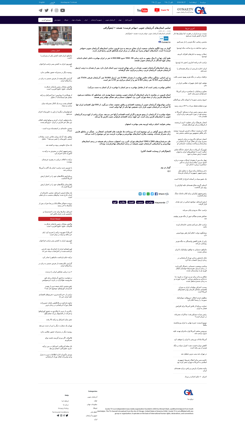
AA (166, 38)
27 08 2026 (181, 2)
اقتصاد (131, 202)
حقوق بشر (57, 20)
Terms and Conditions (60, 412)
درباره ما (203, 2)
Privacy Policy (63, 408)
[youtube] (142, 10)
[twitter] (46, 10)
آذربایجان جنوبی (110, 20)
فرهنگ (66, 20)
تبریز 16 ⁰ (156, 2)
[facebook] (51, 10)
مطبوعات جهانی (92, 404)
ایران (86, 20)
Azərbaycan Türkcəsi (69, 2)
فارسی (52, 2)
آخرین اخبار (128, 20)
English (42, 2)
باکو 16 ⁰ (169, 2)
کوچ (114, 202)
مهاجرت (149, 202)
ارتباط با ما (192, 2)
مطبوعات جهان (76, 20)
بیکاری (122, 202)
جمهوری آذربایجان (96, 20)
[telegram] (40, 10)
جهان (120, 20)
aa (161, 38)
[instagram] (56, 10)
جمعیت (140, 202)
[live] (162, 10)
